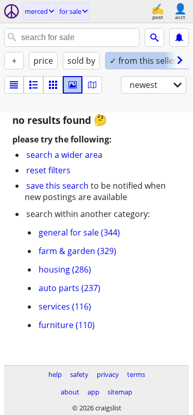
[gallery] (72, 85)
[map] (92, 85)
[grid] (53, 85)
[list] (14, 85)
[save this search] (179, 37)
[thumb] (33, 85)
